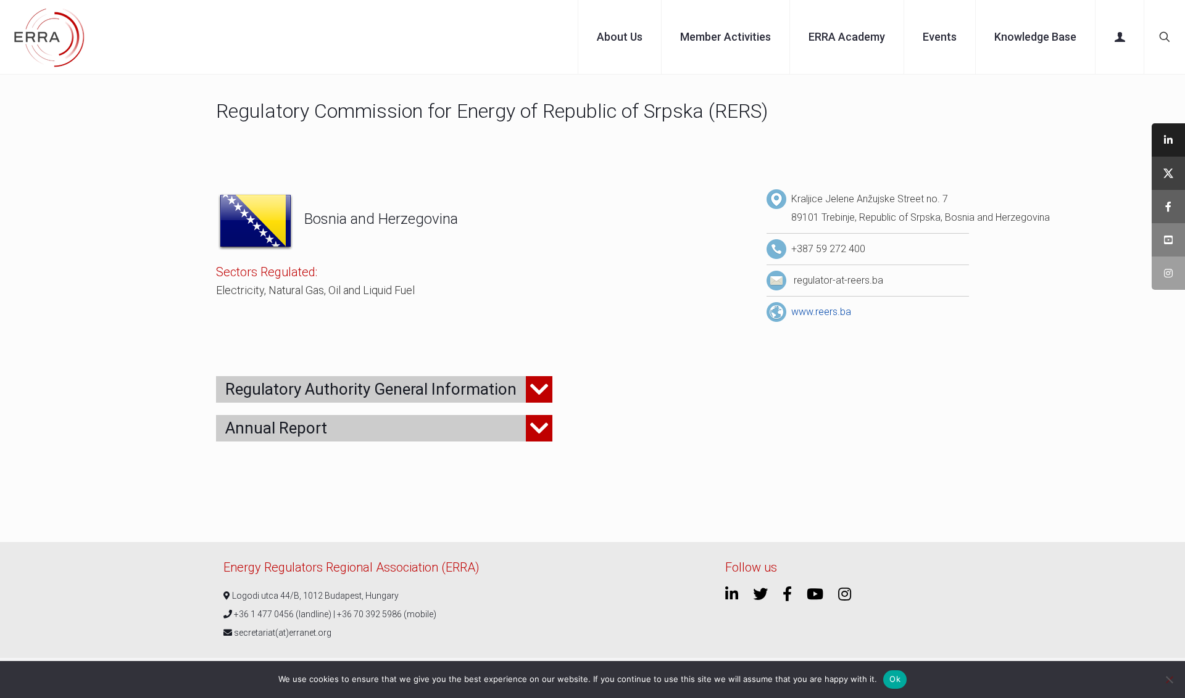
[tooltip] (1168, 140)
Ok (894, 679)
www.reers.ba (821, 312)
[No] (1169, 679)
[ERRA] (49, 37)
